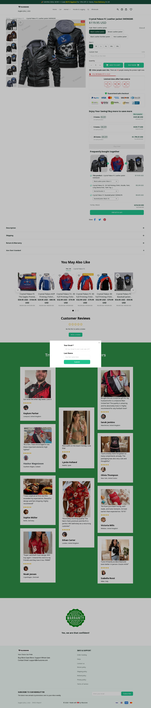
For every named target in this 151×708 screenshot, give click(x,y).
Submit (77, 362)
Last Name (68, 353)
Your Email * (69, 345)
